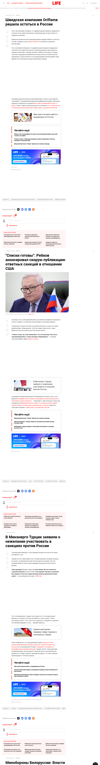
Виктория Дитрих (17, 169)
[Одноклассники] (33, 209)
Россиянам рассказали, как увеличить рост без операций (33, 517)
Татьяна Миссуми (17, 702)
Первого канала (33, 339)
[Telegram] (25, 209)
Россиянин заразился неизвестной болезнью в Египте (32, 236)
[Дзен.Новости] (18, 209)
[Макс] (22, 209)
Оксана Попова (16, 451)
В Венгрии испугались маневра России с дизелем (13, 243)
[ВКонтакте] (29, 209)
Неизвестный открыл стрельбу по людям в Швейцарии (10, 525)
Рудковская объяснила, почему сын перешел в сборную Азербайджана (53, 236)
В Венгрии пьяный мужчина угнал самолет (12, 517)
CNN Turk (38, 576)
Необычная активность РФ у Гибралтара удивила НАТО (33, 243)
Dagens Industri (33, 41)
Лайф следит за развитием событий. (45, 108)
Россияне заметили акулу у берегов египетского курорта (54, 524)
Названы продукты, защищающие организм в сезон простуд (53, 243)
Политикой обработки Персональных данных (39, 8)
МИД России (31, 314)
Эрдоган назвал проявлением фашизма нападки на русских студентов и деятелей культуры (33, 644)
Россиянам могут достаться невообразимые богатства (12, 235)
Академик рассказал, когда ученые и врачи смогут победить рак (54, 517)
